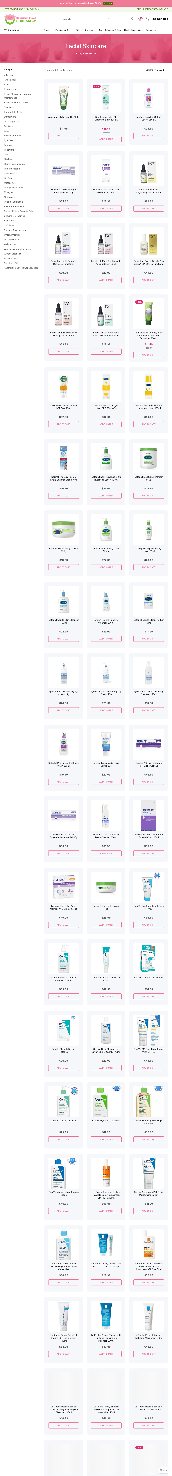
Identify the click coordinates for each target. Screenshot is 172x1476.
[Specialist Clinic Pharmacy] (20, 19)
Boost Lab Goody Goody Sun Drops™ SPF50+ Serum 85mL (148, 262)
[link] (64, 30)
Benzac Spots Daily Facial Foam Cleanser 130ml (106, 836)
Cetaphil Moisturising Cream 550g (149, 478)
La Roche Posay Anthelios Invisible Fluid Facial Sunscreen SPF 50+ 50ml (148, 1266)
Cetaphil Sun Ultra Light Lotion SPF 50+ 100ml (106, 407)
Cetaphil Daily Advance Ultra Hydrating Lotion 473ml (106, 478)
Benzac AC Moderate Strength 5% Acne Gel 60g (63, 836)
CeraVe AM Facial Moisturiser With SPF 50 (149, 1050)
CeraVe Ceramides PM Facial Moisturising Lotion (148, 1193)
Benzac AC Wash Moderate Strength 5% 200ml (149, 836)
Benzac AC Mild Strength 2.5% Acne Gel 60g (63, 191)
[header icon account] (132, 19)
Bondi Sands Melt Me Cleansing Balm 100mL (106, 118)
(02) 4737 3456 (159, 19)
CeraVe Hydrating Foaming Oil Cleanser (149, 1122)
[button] (76, 88)
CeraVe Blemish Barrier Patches (63, 1050)
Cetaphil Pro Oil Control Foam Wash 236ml (63, 764)
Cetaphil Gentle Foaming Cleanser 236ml (106, 621)
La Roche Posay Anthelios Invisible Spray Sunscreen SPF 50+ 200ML (106, 1195)
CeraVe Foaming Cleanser (64, 1120)
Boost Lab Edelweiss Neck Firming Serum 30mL (63, 334)
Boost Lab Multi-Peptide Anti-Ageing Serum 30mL (106, 262)
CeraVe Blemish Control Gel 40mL (106, 979)
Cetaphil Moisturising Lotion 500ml (106, 550)
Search (106, 19)
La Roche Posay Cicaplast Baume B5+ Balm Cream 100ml (63, 1338)
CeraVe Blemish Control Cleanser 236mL (63, 979)
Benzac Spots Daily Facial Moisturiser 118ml (106, 191)
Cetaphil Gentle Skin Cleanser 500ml (64, 621)
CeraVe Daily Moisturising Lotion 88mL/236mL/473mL (106, 1050)
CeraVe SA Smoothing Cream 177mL (149, 907)
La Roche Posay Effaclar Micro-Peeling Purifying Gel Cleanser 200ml (64, 1409)
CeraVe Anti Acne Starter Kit (148, 977)
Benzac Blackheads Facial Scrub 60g (106, 764)
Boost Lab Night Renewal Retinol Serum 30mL (63, 262)
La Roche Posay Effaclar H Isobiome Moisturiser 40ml (149, 1336)
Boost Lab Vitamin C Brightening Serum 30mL (148, 191)
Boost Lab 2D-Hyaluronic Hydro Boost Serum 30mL (106, 334)
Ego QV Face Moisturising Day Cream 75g (106, 693)
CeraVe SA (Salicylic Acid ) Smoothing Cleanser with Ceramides (63, 1266)
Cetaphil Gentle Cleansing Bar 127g (149, 621)
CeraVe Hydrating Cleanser (106, 1120)
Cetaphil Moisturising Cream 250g (63, 550)
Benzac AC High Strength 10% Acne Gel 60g (149, 764)
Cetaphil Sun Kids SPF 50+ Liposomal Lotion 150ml (148, 407)
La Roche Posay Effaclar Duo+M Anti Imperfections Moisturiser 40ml (106, 1409)
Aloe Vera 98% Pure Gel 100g (63, 117)
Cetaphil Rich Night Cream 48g (106, 907)
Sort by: (149, 70)
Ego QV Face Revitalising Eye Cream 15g (63, 693)
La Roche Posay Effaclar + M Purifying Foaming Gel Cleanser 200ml (106, 1338)
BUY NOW (108, 3)
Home (78, 53)
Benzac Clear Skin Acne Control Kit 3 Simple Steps (63, 907)
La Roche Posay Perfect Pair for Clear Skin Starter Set (106, 1265)
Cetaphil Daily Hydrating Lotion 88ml (149, 550)
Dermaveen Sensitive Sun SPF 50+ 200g (63, 407)
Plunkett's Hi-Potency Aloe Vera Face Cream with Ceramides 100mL (149, 335)
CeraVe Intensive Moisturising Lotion (64, 1193)
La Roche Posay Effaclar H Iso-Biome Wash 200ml (149, 1408)
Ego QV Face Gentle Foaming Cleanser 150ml (149, 693)
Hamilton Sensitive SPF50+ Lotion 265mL (149, 118)
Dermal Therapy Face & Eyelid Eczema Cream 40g (63, 478)
